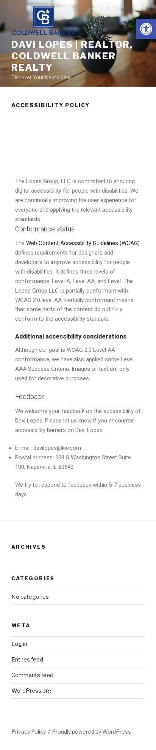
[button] (146, 29)
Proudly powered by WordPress (91, 731)
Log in (19, 644)
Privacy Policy (28, 731)
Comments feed (32, 675)
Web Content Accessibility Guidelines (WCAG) (83, 243)
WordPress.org (31, 690)
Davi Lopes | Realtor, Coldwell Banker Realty (72, 56)
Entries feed (27, 659)
